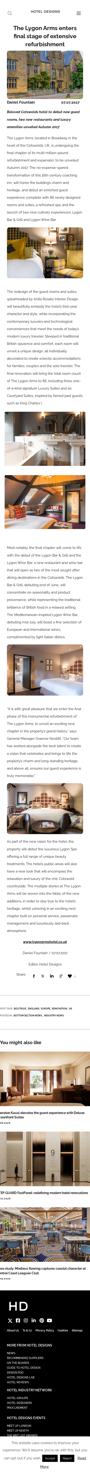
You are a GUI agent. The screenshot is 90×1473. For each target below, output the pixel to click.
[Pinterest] (41, 1320)
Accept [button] (50, 1458)
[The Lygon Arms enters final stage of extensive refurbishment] (33, 976)
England (33, 1008)
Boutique (20, 1008)
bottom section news (28, 1015)
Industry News (54, 1015)
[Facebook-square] (18, 1320)
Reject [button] (67, 1458)
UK (70, 1008)
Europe (45, 1008)
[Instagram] (26, 1320)
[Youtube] (49, 1320)
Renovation (59, 1008)
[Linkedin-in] (33, 1320)
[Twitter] (10, 1320)
